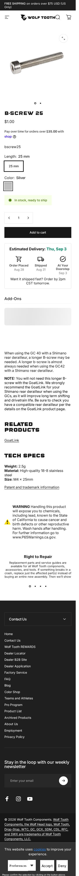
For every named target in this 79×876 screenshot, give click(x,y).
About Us (11, 724)
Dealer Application (17, 666)
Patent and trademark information (31, 487)
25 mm (14, 166)
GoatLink (11, 440)
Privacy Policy (14, 737)
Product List (13, 711)
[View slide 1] (30, 586)
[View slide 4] (45, 586)
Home (8, 634)
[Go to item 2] (40, 103)
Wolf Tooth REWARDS (20, 647)
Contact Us (12, 640)
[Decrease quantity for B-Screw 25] (9, 217)
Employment (13, 730)
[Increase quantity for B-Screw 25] (28, 217)
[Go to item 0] (35, 103)
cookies (40, 849)
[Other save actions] (32, 865)
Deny (62, 866)
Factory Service (15, 672)
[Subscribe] (63, 780)
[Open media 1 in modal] (63, 38)
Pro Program (13, 705)
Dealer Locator (14, 653)
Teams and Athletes (18, 698)
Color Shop (12, 692)
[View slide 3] (40, 586)
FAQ (7, 679)
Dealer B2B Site (15, 659)
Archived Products (17, 717)
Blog (7, 685)
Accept (47, 866)
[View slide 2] (35, 586)
